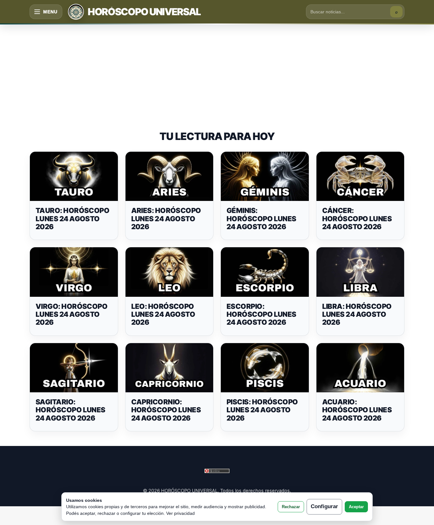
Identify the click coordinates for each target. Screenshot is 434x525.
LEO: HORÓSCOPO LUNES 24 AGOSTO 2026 (163, 314)
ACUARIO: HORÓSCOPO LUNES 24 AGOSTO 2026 (357, 410)
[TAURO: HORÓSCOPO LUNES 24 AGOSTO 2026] (74, 176)
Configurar (324, 506)
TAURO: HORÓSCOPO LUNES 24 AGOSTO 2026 (72, 218)
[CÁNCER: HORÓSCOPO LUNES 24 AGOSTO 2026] (360, 176)
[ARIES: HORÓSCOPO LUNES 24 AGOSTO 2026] (169, 176)
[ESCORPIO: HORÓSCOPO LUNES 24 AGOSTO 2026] (265, 272)
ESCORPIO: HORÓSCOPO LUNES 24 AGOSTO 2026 (261, 314)
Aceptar (356, 506)
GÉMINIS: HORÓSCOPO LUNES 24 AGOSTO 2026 (261, 218)
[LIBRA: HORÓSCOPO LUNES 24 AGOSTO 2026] (360, 272)
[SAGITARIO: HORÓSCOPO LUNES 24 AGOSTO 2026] (74, 368)
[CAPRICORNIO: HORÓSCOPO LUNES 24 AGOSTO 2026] (169, 368)
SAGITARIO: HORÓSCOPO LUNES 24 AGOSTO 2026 (70, 410)
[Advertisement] (217, 71)
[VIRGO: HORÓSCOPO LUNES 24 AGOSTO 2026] (74, 272)
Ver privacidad (180, 513)
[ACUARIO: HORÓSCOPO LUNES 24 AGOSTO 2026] (360, 368)
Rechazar (291, 506)
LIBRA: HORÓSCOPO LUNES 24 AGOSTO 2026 (357, 314)
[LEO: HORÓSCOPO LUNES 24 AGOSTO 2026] (169, 272)
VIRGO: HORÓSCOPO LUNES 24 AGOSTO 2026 (71, 314)
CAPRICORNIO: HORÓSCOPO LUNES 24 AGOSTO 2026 (166, 410)
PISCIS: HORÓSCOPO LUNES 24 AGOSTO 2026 (262, 410)
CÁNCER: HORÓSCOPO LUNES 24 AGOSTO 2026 (357, 218)
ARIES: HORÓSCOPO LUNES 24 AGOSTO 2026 (166, 218)
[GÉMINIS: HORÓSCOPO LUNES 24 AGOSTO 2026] (265, 176)
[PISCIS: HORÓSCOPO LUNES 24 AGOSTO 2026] (265, 368)
